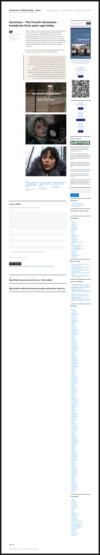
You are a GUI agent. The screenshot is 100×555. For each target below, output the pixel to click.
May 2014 (73, 465)
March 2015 (74, 452)
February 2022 (74, 359)
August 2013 (74, 475)
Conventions (74, 228)
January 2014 (74, 469)
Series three (74, 252)
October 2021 (74, 364)
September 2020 (75, 382)
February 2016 (74, 437)
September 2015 (74, 443)
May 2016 (73, 434)
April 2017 (73, 423)
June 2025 (73, 316)
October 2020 (74, 380)
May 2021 (73, 372)
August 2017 (74, 419)
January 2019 (74, 400)
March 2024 (74, 327)
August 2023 (74, 334)
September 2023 (75, 333)
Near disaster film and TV (77, 242)
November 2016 (74, 429)
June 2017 (73, 420)
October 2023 (74, 332)
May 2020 (73, 386)
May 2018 (73, 410)
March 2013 (74, 482)
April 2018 (73, 412)
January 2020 (74, 389)
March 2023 (74, 342)
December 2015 (74, 440)
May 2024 (73, 324)
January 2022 (74, 360)
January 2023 (74, 344)
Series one (73, 251)
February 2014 (74, 467)
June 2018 (73, 409)
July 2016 (73, 432)
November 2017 (74, 416)
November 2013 (74, 470)
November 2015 (74, 442)
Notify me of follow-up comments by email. (18, 257)
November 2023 (74, 330)
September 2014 (74, 459)
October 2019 (74, 392)
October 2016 (74, 430)
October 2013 (74, 472)
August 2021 (74, 367)
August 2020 (74, 383)
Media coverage (74, 239)
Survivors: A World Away (53, 10)
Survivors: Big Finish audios (77, 205)
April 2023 (73, 340)
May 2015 (73, 449)
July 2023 (73, 336)
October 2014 (74, 457)
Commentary (74, 227)
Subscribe (74, 195)
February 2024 (74, 329)
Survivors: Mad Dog (66, 10)
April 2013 (73, 480)
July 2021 (73, 369)
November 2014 (74, 456)
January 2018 (74, 413)
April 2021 (73, 373)
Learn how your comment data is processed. (42, 266)
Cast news (73, 225)
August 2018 (74, 406)
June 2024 (73, 323)
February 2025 (74, 320)
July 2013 (73, 476)
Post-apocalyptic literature (77, 248)
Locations (73, 238)
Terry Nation (14, 39)
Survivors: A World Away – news (25, 10)
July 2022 (73, 352)
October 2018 (74, 403)
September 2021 (74, 366)
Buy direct (80, 76)
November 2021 (74, 363)
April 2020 (73, 387)
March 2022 (74, 357)
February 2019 (74, 399)
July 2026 (73, 309)
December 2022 (74, 346)
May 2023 (73, 339)
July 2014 (73, 462)
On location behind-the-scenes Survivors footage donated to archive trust (81, 292)
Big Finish (73, 222)
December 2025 (74, 313)
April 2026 (73, 310)
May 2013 (73, 479)
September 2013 (74, 473)
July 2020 (73, 384)
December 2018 (74, 402)
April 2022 (73, 356)
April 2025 (73, 317)
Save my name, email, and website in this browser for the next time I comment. (28, 252)
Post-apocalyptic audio (76, 245)
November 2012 (74, 486)
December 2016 (74, 427)
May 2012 (73, 492)
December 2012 (74, 485)
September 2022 (75, 349)
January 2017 (74, 426)
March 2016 (74, 436)
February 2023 (74, 343)
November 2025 (74, 314)
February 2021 (74, 376)
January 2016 (74, 439)
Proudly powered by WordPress (31, 549)
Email (11, 238)
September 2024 (75, 322)
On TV (72, 244)
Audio (72, 221)
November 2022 (74, 347)
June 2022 (73, 353)
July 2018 (73, 407)
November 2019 (74, 390)
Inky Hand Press (75, 235)
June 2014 (73, 463)
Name (11, 231)
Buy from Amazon (81, 120)
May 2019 (73, 396)
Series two (73, 254)
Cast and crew (74, 224)
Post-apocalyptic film (76, 247)
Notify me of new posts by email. (16, 261)
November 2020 (74, 379)
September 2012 (74, 489)
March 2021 (74, 374)
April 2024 (73, 326)
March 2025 (74, 319)
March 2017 (74, 424)
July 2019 (73, 393)
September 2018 (74, 404)
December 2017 (74, 414)
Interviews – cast (75, 237)
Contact (88, 10)
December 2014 (74, 455)
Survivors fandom (75, 255)
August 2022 (74, 350)
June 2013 (73, 477)
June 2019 (73, 394)
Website (11, 244)
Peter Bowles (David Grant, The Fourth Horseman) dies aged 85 (45, 184)
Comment (12, 211)
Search (88, 23)
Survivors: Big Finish (79, 10)
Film (72, 232)
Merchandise (74, 241)
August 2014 (74, 460)
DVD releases (74, 229)
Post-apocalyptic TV (13, 38)
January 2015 (74, 453)
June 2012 (73, 490)
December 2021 (74, 362)
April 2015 (73, 450)
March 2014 (74, 466)
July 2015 (73, 446)
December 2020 (74, 377)
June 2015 (73, 447)
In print (73, 234)
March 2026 (74, 312)
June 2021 (73, 370)
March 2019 (74, 397)
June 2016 (73, 433)
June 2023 (73, 337)
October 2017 (74, 417)
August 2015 (74, 444)
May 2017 (73, 422)
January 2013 (74, 483)
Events (72, 231)
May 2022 (73, 354)
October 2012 (74, 487)
